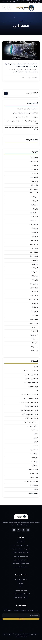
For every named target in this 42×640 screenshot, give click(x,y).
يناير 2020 (35, 343)
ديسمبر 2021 (34, 284)
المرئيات (35, 438)
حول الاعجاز (34, 458)
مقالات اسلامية (33, 493)
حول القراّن (35, 465)
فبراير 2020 (34, 339)
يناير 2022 (35, 280)
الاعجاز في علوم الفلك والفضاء (29, 422)
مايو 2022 (35, 264)
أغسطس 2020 (33, 323)
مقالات (36, 489)
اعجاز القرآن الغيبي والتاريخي (21, 545)
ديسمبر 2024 (34, 177)
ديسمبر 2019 (34, 347)
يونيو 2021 (35, 307)
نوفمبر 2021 (34, 288)
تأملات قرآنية (34, 450)
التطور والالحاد (34, 430)
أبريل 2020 (35, 331)
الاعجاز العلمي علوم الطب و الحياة (28, 402)
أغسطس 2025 (33, 161)
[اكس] (7, 2)
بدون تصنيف (34, 446)
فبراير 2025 (35, 173)
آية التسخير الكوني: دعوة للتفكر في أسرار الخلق (25, 113)
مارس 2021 (34, 311)
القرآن (36, 434)
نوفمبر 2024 (34, 181)
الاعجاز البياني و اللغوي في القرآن (29, 394)
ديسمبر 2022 (34, 244)
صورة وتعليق (34, 477)
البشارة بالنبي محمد (32, 426)
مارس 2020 (34, 335)
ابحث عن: (35, 93)
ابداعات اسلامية (33, 386)
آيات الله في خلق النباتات (31, 382)
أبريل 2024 (35, 201)
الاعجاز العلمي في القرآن (31, 406)
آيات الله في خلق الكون (32, 379)
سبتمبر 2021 (34, 296)
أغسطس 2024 (33, 193)
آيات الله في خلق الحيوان (31, 375)
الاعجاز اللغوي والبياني (21, 567)
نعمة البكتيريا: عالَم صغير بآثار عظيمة (27, 109)
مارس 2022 (34, 272)
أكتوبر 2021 (35, 292)
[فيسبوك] (10, 2)
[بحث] (9, 8)
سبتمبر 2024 (34, 189)
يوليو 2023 (35, 229)
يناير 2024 (35, 209)
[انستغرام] (3, 2)
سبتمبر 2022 (34, 252)
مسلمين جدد (34, 485)
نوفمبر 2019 (34, 351)
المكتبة (36, 442)
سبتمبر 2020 (34, 319)
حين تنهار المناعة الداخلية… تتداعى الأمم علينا (26, 117)
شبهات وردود (34, 473)
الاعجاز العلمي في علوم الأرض (30, 414)
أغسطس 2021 (33, 300)
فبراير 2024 (34, 205)
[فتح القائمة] (4, 8)
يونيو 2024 (35, 197)
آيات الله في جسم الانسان (30, 371)
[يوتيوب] (14, 2)
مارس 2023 (34, 240)
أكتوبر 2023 (34, 217)
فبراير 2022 (35, 276)
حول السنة (35, 461)
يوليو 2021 (35, 303)
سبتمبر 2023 (34, 221)
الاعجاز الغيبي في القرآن (31, 418)
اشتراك (21, 619)
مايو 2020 (35, 327)
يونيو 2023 (35, 232)
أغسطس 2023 (33, 225)
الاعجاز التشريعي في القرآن (30, 398)
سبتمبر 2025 (34, 157)
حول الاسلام (34, 454)
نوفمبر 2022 (34, 248)
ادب (37, 390)
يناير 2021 (35, 315)
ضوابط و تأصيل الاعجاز (31, 481)
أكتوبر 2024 (34, 185)
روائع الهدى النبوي (33, 469)
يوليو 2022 (35, 260)
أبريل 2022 (35, 268)
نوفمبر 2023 (34, 213)
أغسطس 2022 (33, 256)
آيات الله (35, 367)
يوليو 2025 (35, 165)
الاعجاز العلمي (21, 542)
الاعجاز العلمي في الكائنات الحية (29, 410)
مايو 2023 (35, 236)
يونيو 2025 (35, 169)
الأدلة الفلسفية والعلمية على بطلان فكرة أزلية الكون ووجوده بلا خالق (21, 65)
